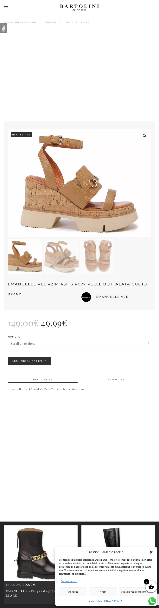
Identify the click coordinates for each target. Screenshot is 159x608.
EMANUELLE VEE (112, 297)
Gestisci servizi (69, 581)
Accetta (73, 591)
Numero (14, 336)
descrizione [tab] (42, 379)
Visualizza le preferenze (136, 591)
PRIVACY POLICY (113, 600)
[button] (151, 552)
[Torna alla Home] (79, 8)
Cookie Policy (95, 600)
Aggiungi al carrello (29, 361)
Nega (102, 591)
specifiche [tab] (116, 379)
